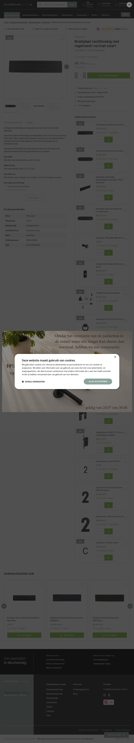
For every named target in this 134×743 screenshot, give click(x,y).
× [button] (115, 357)
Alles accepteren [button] (98, 381)
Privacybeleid (85, 374)
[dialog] (67, 371)
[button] (33, 381)
